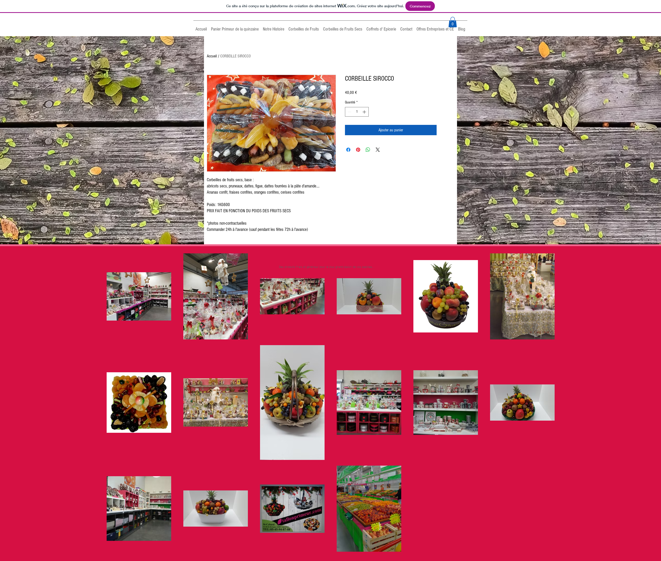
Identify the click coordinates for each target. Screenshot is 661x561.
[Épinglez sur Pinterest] (358, 150)
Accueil (212, 56)
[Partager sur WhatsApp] (368, 150)
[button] (452, 22)
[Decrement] (349, 111)
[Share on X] (378, 150)
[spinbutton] (356, 111)
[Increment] (364, 111)
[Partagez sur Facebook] (348, 150)
